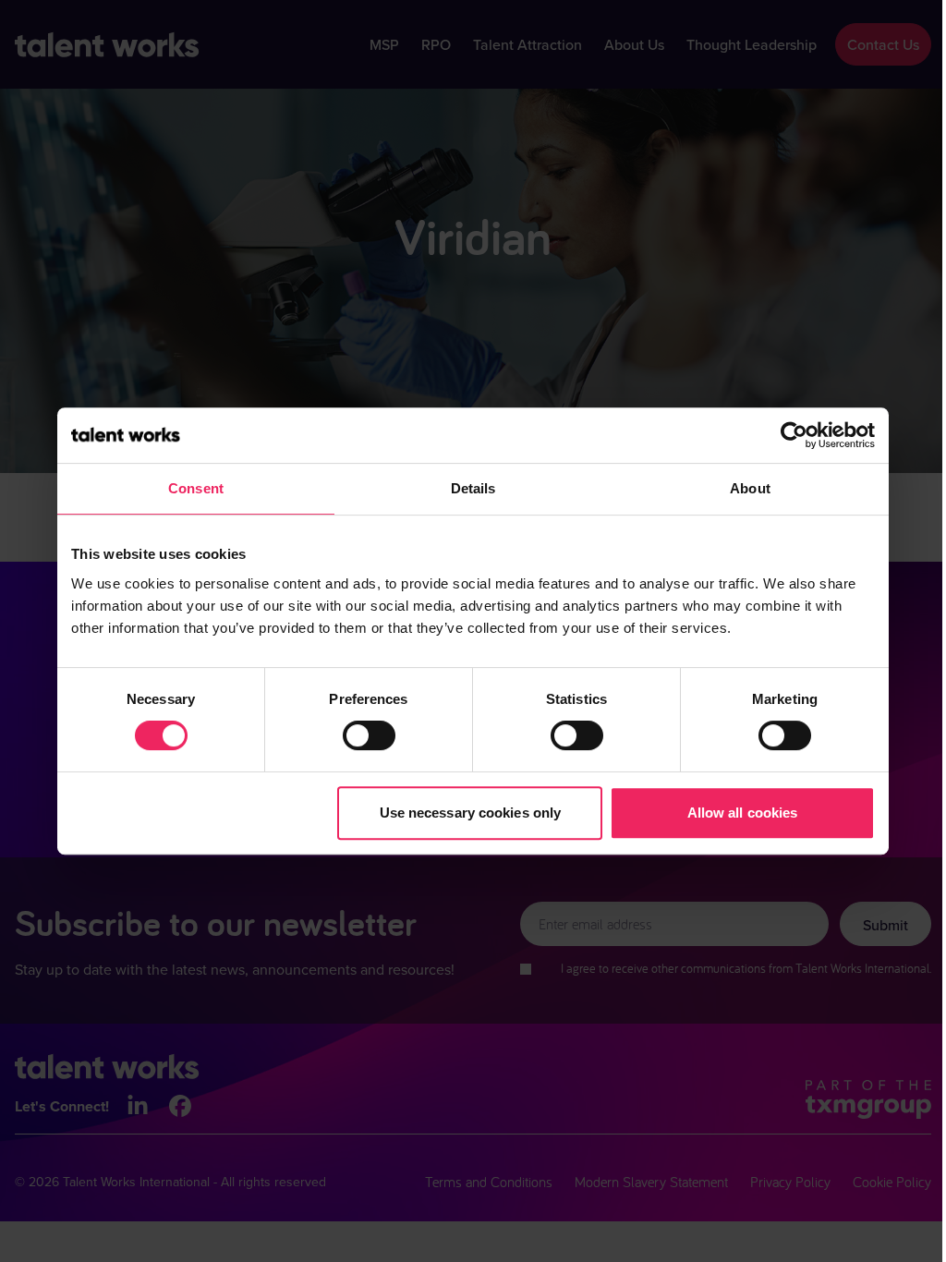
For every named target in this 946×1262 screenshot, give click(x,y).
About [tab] (750, 488)
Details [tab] (473, 488)
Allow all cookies (742, 812)
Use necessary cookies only (471, 812)
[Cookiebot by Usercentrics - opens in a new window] (794, 435)
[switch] (369, 735)
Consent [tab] (196, 488)
